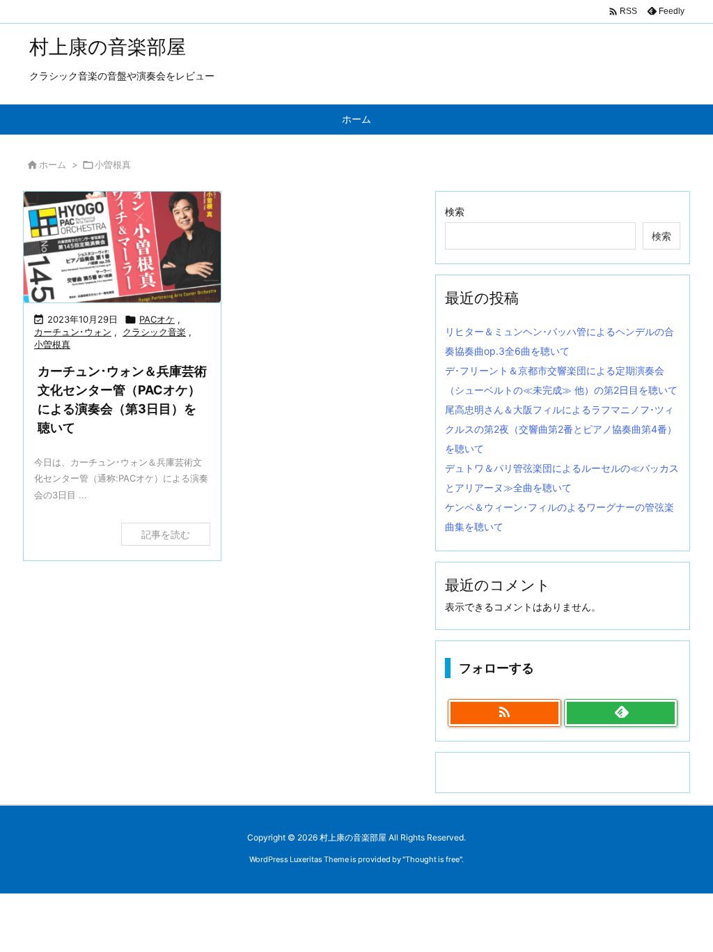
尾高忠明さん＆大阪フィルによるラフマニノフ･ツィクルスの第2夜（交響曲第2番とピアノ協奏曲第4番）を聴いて (561, 429)
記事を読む (165, 534)
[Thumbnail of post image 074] (122, 247)
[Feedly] (621, 713)
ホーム (52, 164)
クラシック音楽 (154, 331)
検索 (454, 211)
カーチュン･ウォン (72, 331)
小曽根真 (52, 344)
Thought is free (432, 859)
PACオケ (157, 319)
